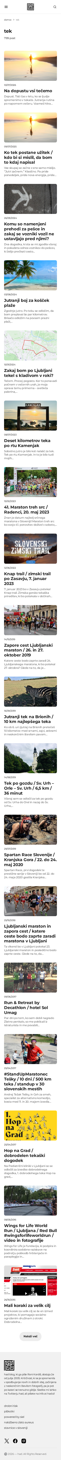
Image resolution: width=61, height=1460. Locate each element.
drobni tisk (11, 1406)
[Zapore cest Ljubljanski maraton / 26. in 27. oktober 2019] (30, 620)
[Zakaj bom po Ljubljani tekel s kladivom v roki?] (30, 345)
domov (8, 19)
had (21, 1393)
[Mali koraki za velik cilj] (30, 1280)
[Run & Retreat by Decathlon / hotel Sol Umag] (30, 978)
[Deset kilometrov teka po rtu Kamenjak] (30, 416)
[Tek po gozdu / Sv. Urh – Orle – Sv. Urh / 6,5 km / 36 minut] (30, 758)
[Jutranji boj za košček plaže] (30, 275)
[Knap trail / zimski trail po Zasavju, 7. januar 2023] (30, 549)
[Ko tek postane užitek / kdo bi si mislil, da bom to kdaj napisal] (30, 127)
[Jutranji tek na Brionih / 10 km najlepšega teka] (30, 692)
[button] (6, 7)
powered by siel (14, 1417)
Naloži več (30, 1336)
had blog (9, 1374)
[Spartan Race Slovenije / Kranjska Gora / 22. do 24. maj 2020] (30, 830)
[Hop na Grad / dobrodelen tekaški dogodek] (30, 1126)
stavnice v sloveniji (15, 1427)
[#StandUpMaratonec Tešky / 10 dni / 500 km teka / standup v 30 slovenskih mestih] (30, 1049)
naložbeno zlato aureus (19, 1422)
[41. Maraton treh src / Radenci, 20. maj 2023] (30, 482)
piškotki (9, 1411)
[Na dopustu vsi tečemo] (30, 66)
